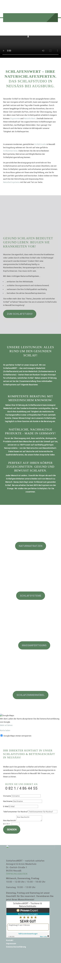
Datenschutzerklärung (16, 947)
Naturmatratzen (30, 545)
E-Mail (5, 806)
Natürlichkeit (30, 118)
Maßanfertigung (34, 645)
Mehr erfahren (6, 725)
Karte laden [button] (5, 730)
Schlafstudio (40, 144)
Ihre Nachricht (9, 820)
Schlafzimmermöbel (30, 694)
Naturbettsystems (11, 182)
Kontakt (9, 940)
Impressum (11, 943)
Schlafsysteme (30, 595)
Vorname (7, 796)
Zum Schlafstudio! (20, 313)
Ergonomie (15, 118)
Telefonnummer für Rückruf (15, 812)
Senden (12, 829)
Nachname (7, 801)
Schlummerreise (10, 151)
